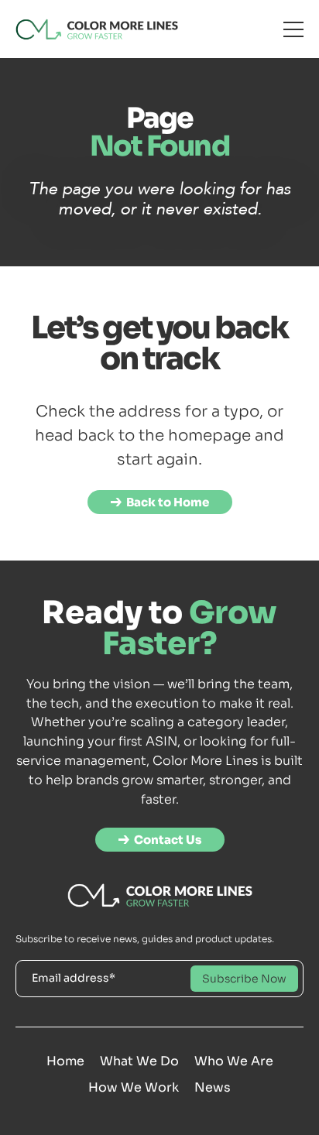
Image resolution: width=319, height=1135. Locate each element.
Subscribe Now (244, 979)
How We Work (133, 1087)
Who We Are (233, 1061)
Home (65, 1061)
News (212, 1087)
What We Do (139, 1061)
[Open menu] (293, 29)
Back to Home (167, 502)
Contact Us (167, 839)
